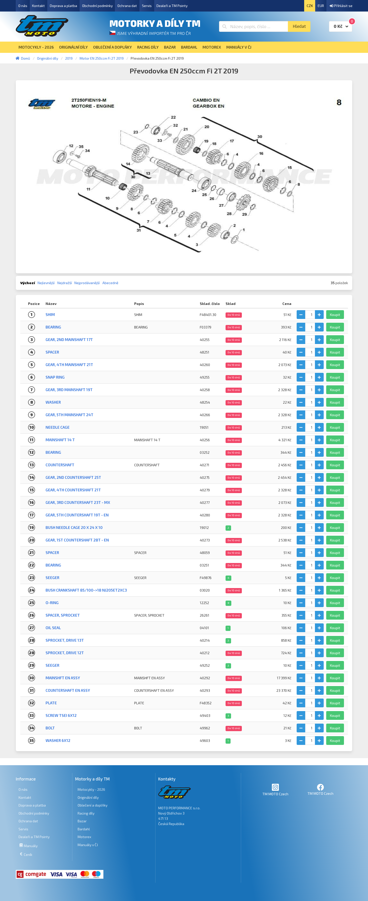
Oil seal (53, 627)
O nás (22, 6)
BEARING (53, 327)
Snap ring (55, 377)
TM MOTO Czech (275, 794)
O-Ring (52, 602)
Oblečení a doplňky (92, 805)
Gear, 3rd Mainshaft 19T (69, 389)
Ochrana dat (127, 6)
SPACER (52, 552)
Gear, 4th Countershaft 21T (73, 490)
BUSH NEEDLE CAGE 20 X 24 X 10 (74, 527)
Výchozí (27, 283)
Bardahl (84, 829)
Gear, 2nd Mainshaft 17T (69, 339)
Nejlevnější (46, 283)
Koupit (335, 314)
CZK (310, 6)
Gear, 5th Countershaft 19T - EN (77, 515)
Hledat (299, 26)
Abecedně (110, 283)
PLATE (51, 703)
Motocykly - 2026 (91, 789)
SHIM (50, 314)
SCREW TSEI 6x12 (61, 715)
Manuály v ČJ (88, 845)
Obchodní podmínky (97, 6)
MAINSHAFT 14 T (60, 439)
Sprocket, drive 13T (65, 640)
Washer (53, 402)
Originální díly (88, 797)
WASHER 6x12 (58, 740)
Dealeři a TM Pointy (172, 6)
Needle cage (58, 427)
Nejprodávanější (87, 283)
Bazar (82, 821)
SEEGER (52, 577)
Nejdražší (64, 283)
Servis (147, 6)
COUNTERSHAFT (60, 465)
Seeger (52, 665)
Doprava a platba (63, 6)
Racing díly (86, 813)
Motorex (84, 837)
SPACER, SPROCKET (63, 615)
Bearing (53, 452)
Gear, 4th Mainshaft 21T (69, 364)
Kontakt (38, 6)
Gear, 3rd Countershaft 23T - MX (78, 502)
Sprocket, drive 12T (65, 652)
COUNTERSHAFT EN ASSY (68, 690)
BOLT (50, 728)
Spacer (52, 352)
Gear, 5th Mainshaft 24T (69, 414)
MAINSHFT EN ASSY (63, 677)
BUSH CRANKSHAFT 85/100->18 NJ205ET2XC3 (86, 590)
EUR (321, 6)
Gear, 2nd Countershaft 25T (73, 477)
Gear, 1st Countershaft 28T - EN (77, 540)
